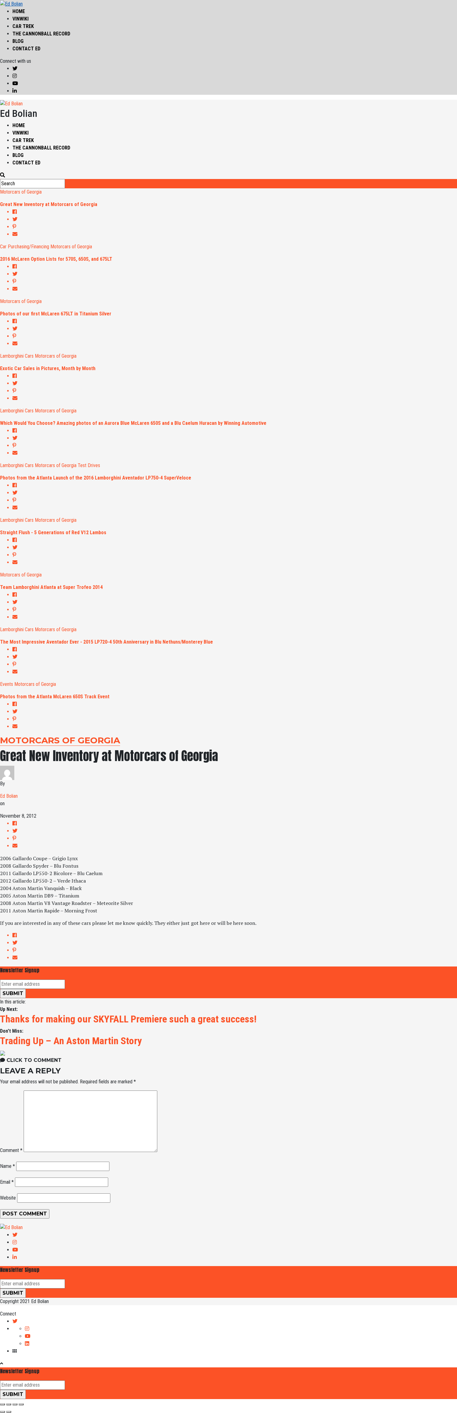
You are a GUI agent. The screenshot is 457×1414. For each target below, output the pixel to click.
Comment (11, 1150)
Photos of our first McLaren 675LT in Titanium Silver (55, 314)
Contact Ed (26, 49)
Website (8, 1198)
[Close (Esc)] (2, 1404)
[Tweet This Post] (234, 219)
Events (6, 684)
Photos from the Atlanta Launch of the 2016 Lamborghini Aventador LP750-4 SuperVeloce (95, 478)
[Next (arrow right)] (8, 1412)
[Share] (8, 1404)
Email (7, 1182)
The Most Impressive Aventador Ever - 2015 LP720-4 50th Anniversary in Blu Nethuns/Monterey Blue (106, 642)
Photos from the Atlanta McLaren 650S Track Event (54, 697)
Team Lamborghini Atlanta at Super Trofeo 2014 (51, 587)
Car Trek (23, 26)
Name (7, 1166)
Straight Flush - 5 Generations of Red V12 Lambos (53, 532)
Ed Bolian (9, 796)
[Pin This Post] (234, 227)
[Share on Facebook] (234, 212)
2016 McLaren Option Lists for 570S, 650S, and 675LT (56, 259)
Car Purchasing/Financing (24, 247)
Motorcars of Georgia (21, 192)
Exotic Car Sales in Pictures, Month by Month (47, 368)
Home (18, 11)
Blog (18, 41)
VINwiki (20, 19)
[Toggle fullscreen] (14, 1404)
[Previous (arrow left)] (2, 1412)
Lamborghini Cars (17, 356)
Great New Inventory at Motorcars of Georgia (48, 204)
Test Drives (89, 465)
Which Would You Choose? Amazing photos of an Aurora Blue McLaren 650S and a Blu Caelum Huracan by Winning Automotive (133, 423)
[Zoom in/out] (21, 1404)
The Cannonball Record (41, 34)
